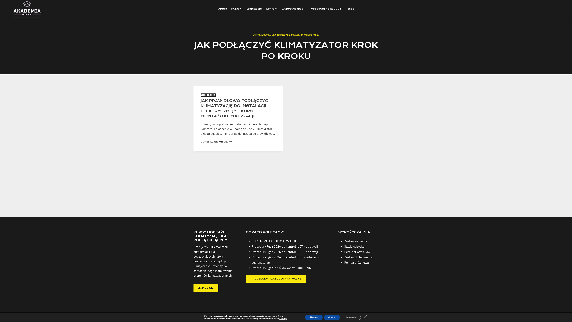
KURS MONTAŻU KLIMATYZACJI (274, 241)
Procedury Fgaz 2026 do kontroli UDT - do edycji (285, 246)
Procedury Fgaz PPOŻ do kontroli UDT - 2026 (282, 268)
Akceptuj (314, 317)
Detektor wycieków (357, 252)
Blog (351, 8)
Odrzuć (331, 317)
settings (283, 318)
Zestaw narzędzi (355, 241)
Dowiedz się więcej (216, 141)
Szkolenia (208, 95)
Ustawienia (350, 317)
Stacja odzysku (354, 246)
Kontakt (272, 8)
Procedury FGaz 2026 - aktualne (276, 278)
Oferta (222, 8)
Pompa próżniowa (356, 263)
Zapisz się (254, 8)
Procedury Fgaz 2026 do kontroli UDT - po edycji (285, 252)
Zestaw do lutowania (358, 257)
